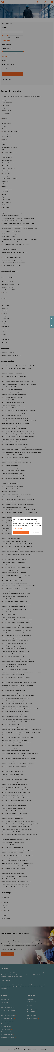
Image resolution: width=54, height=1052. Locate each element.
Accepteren (20, 532)
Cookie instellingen (35, 532)
